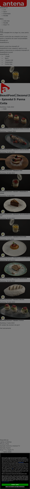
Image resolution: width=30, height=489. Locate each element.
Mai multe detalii (21, 462)
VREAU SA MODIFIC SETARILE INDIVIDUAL (15, 486)
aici (12, 468)
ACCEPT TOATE (15, 484)
